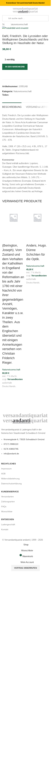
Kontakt (4, 529)
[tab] (11, 106)
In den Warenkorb (15, 67)
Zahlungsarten (8, 501)
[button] (6, 232)
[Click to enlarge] (7, 24)
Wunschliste (6, 511)
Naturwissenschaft (19, 24)
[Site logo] (25, 10)
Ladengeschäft (8, 524)
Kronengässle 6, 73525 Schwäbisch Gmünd (24, 439)
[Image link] (25, 418)
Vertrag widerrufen (25, 568)
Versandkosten (15, 379)
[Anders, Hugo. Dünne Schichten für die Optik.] (37, 217)
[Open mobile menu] (3, 10)
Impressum (6, 468)
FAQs (3, 506)
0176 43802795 (11, 449)
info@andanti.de (11, 453)
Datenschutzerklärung (11, 483)
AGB (3, 473)
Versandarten (7, 496)
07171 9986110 (11, 444)
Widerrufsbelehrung (10, 478)
